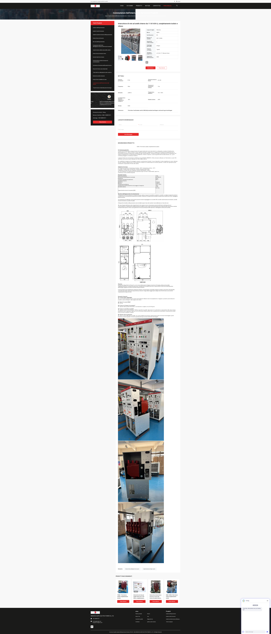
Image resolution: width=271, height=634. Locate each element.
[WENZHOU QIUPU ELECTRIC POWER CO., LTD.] (95, 5)
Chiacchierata (102, 122)
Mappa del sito (150, 619)
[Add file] (243, 631)
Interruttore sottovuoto (98, 38)
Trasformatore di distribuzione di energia (102, 87)
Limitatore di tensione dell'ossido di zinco (102, 65)
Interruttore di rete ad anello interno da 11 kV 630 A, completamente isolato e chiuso (138, 596)
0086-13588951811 (106, 115)
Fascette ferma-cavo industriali (100, 68)
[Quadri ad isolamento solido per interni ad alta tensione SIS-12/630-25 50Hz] (130, 41)
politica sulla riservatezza (152, 621)
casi (148, 616)
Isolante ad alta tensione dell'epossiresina (102, 34)
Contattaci (138, 621)
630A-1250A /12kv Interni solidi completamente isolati (172, 596)
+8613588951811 (102, 118)
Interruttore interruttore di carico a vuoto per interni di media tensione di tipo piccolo (155, 596)
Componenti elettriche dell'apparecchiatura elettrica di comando (102, 46)
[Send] (267, 631)
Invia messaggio (128, 134)
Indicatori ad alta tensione (99, 76)
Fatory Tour (138, 616)
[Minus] (267, 601)
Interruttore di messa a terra (99, 53)
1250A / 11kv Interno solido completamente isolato (122, 596)
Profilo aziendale (139, 613)
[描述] (177, 5)
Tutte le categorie (169, 621)
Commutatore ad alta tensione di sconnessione (100, 61)
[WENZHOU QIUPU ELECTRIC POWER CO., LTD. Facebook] (174, 1)
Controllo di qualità (139, 619)
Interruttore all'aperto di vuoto (132, 569)
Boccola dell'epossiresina (98, 41)
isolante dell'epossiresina (98, 27)
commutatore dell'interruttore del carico (117, 15)
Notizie (148, 613)
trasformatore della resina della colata (101, 50)
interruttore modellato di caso (100, 79)
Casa (106, 15)
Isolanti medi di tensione (98, 31)
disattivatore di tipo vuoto (149, 569)
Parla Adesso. (150, 67)
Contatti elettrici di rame (98, 57)
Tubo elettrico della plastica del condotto (102, 72)
